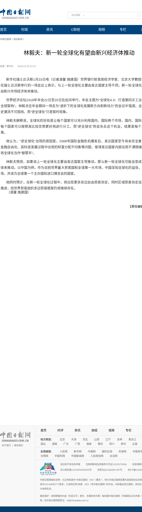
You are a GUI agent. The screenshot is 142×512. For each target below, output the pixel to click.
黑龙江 (132, 439)
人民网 (63, 451)
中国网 (92, 451)
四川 (111, 443)
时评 (60, 430)
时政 (24, 30)
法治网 (113, 455)
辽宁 (108, 439)
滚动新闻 (17, 39)
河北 (85, 439)
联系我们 (18, 445)
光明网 (44, 455)
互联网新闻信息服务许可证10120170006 (106, 464)
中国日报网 (5, 39)
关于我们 (6, 445)
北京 (62, 439)
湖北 (43, 443)
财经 (94, 430)
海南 (89, 443)
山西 (96, 439)
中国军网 (60, 455)
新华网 (78, 451)
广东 (66, 443)
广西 (77, 443)
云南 (134, 443)
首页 (3, 30)
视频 (101, 30)
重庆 (100, 443)
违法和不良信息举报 (70, 464)
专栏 (123, 30)
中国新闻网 (77, 455)
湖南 (54, 443)
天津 (73, 439)
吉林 (119, 439)
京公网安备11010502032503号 (76, 470)
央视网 (122, 451)
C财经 (75, 30)
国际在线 (107, 451)
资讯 (49, 30)
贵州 (123, 443)
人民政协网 (96, 455)
